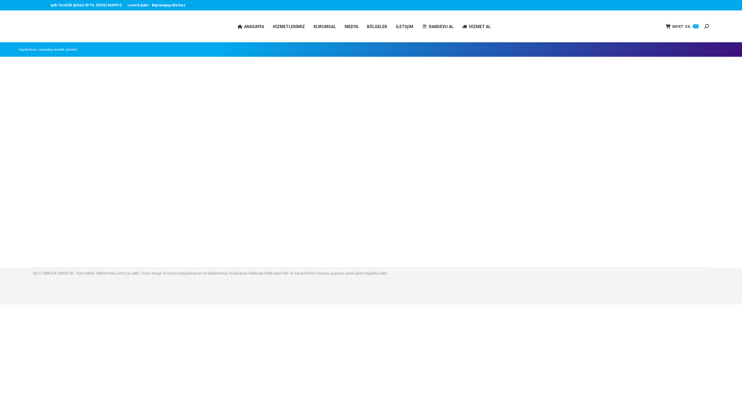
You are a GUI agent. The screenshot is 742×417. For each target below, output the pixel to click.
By (57, 245)
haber (31, 245)
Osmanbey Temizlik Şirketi (47, 237)
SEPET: (684, 26)
